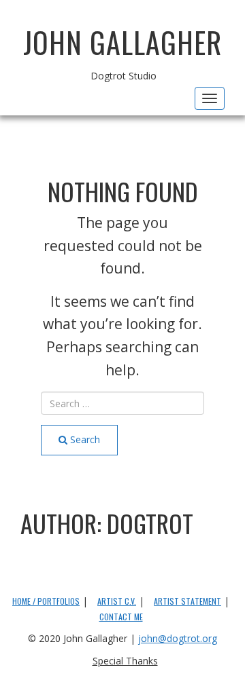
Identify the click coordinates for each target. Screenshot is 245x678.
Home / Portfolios (46, 601)
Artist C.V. (116, 601)
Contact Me (121, 616)
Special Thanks (125, 660)
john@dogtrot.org (177, 638)
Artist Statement (187, 601)
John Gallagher (122, 42)
